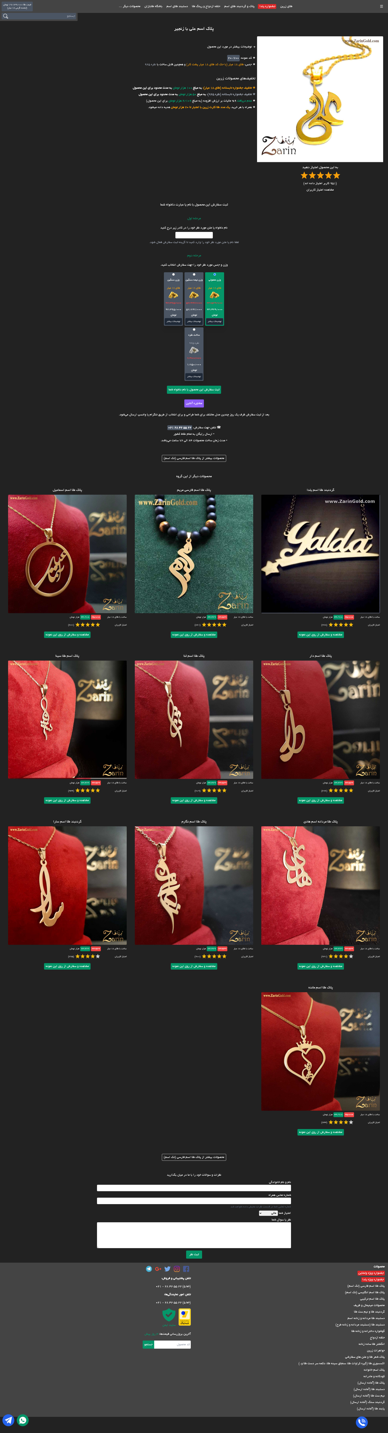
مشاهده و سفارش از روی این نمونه (320, 634)
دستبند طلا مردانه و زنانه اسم (366, 1318)
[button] (214, 299)
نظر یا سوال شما (281, 1219)
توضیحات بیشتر (214, 321)
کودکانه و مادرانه (374, 1376)
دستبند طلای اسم (177, 6)
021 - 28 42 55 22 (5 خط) (173, 1286)
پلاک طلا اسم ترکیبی (372, 1299)
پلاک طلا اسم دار (321, 656)
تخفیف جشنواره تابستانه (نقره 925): (229, 94)
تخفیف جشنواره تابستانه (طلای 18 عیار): (227, 88)
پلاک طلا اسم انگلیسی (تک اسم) (365, 1292)
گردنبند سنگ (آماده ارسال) (367, 1402)
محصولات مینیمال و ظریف (369, 1305)
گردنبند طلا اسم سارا (67, 822)
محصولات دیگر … (129, 6)
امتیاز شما (285, 1213)
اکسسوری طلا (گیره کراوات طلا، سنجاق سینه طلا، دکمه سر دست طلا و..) (341, 1363)
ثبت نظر (194, 1254)
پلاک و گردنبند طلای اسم (239, 6)
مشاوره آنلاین (194, 403)
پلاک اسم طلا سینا (67, 656)
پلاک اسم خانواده (374, 1370)
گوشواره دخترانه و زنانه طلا (368, 1331)
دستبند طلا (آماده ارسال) (369, 1389)
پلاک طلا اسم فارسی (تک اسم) (366, 1286)
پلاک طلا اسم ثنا (194, 656)
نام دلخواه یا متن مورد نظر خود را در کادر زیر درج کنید (194, 227)
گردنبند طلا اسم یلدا (320, 490)
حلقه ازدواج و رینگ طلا (205, 6)
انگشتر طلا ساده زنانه (372, 1344)
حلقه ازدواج (377, 1337)
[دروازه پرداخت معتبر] (185, 1317)
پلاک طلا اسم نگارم (194, 822)
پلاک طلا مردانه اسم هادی (321, 822)
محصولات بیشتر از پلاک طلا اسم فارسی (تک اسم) (194, 458)
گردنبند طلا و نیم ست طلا (369, 1312)
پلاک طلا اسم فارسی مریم (194, 490)
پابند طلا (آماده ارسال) (371, 1408)
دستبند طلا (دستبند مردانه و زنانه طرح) (360, 1324)
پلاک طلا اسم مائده (320, 988)
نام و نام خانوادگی (280, 1182)
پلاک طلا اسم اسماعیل (67, 490)
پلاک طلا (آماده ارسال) (371, 1383)
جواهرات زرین (376, 1350)
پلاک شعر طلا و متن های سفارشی (365, 1357)
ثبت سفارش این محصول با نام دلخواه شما (194, 389)
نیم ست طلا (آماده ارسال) (369, 1395)
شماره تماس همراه (280, 1195)
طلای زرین (285, 6)
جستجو (148, 1344)
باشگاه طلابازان (153, 6)
